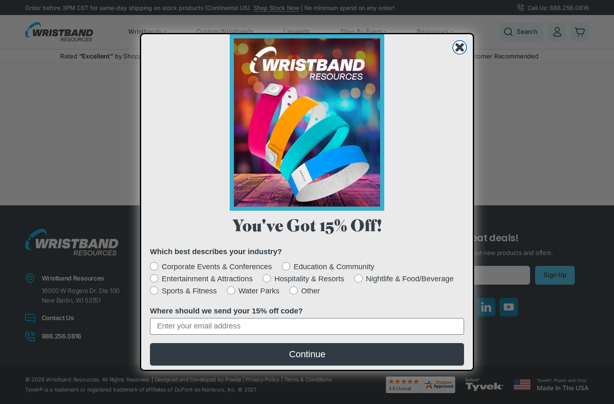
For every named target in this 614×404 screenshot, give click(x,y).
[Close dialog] (460, 47)
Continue (307, 354)
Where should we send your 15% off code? (226, 311)
